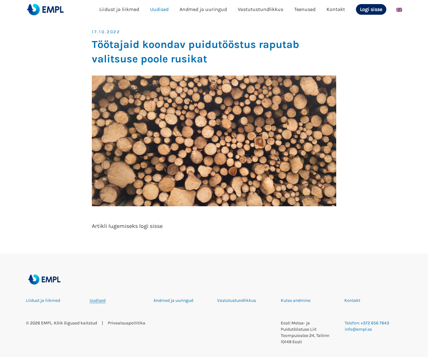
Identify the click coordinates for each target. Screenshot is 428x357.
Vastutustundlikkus (260, 9)
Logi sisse (371, 9)
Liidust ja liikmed (119, 9)
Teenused (305, 9)
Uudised (159, 9)
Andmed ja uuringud (203, 9)
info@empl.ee (358, 329)
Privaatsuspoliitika (126, 323)
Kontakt (335, 9)
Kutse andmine (296, 300)
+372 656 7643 (375, 323)
